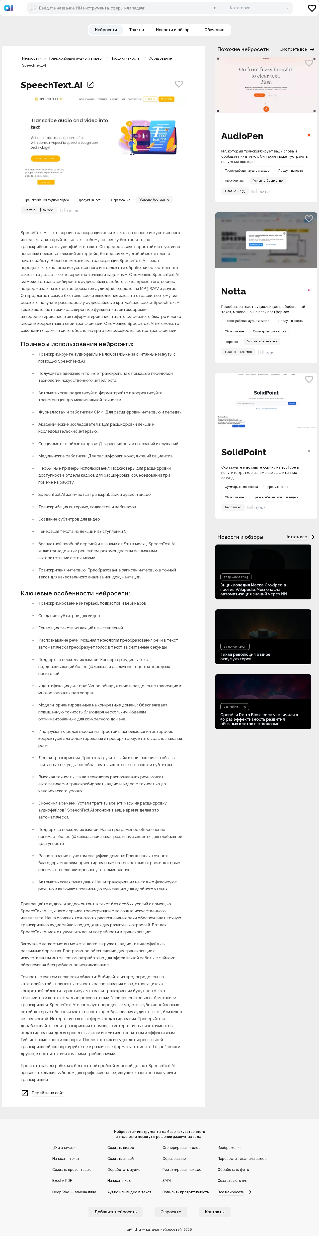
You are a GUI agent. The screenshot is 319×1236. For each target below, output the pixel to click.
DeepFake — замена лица (74, 1192)
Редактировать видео (181, 1170)
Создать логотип (232, 1181)
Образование (160, 58)
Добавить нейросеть (115, 1212)
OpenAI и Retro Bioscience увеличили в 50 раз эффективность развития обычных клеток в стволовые (259, 719)
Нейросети (32, 58)
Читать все (296, 537)
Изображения (229, 1148)
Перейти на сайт (48, 1093)
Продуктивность (125, 58)
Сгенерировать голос (181, 1148)
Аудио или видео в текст (129, 1192)
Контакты (215, 1212)
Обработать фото (233, 1170)
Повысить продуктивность (185, 1192)
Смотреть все (293, 49)
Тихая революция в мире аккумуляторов (245, 656)
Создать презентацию (71, 1170)
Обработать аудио (124, 1170)
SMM (166, 1181)
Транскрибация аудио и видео (75, 58)
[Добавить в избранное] (179, 84)
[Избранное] (312, 8)
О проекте (170, 1212)
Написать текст (66, 1159)
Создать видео (120, 1148)
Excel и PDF (62, 1181)
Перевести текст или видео (242, 1159)
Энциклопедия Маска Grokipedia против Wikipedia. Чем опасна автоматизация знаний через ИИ (253, 589)
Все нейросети (231, 1192)
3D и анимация (64, 1148)
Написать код (119, 1181)
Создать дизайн (121, 1159)
